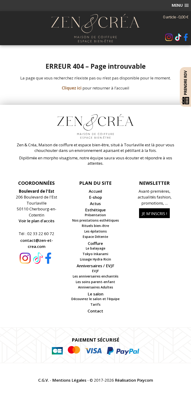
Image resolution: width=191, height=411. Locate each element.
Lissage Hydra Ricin (95, 259)
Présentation (95, 215)
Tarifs (95, 304)
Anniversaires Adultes (95, 287)
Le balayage (95, 248)
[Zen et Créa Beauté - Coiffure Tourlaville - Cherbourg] (95, 17)
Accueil (95, 191)
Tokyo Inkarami (95, 254)
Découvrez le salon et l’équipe (95, 299)
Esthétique (95, 209)
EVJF (95, 271)
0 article (175, 17)
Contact (95, 311)
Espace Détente (95, 236)
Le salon (95, 294)
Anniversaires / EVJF (95, 265)
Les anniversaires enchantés (95, 276)
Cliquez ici (72, 88)
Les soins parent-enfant (95, 282)
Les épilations (95, 231)
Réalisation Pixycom (134, 380)
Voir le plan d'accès (37, 220)
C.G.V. (43, 380)
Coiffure (95, 243)
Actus (95, 203)
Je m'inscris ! (154, 213)
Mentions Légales (69, 380)
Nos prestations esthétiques (95, 220)
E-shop (95, 197)
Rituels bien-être (95, 225)
